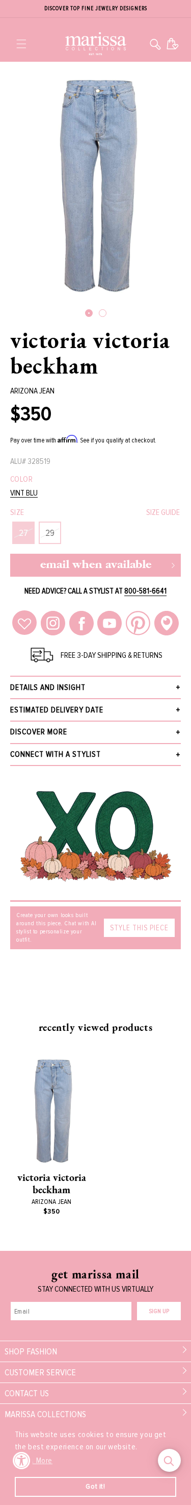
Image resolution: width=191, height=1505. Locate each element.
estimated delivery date (56, 710)
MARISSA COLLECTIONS (45, 1414)
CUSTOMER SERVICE (40, 1372)
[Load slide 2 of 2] (103, 313)
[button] (21, 44)
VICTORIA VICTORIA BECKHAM (90, 352)
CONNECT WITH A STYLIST (55, 754)
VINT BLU (24, 493)
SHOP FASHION (31, 1351)
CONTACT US (27, 1393)
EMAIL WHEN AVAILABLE (95, 565)
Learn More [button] (34, 1460)
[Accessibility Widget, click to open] (21, 1460)
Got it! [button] (95, 1486)
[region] (95, 9)
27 (23, 532)
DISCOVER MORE (38, 732)
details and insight (48, 687)
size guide (163, 512)
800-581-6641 (145, 591)
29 (49, 532)
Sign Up (159, 1311)
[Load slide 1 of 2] (89, 313)
